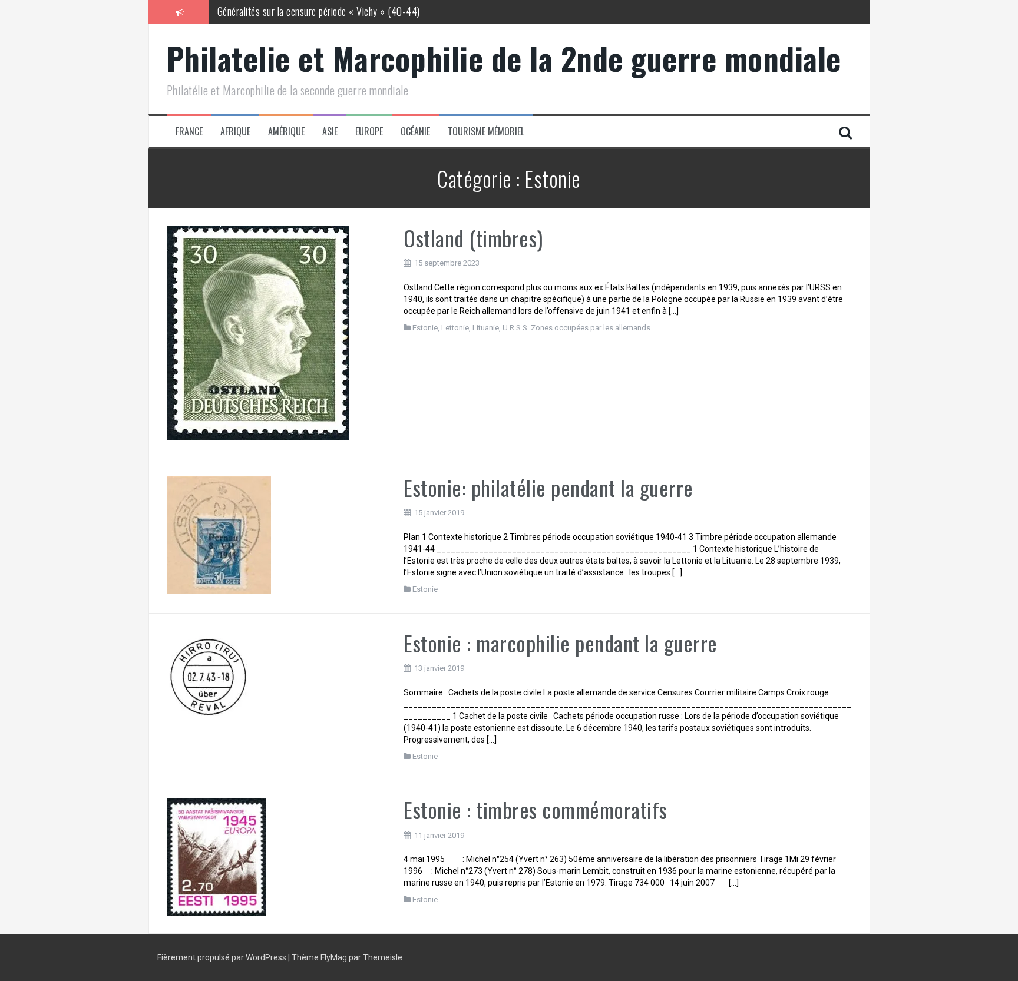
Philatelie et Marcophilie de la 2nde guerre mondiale (504, 58)
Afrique (235, 131)
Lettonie (455, 327)
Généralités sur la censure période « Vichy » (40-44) (318, 11)
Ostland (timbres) (473, 237)
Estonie (425, 327)
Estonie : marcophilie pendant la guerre (561, 642)
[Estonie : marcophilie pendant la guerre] (210, 674)
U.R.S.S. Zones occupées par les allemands (576, 327)
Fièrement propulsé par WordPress (222, 957)
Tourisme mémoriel (486, 131)
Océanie (415, 131)
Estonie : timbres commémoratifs (535, 809)
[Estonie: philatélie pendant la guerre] (219, 533)
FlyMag (333, 957)
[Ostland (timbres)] (258, 332)
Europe (369, 131)
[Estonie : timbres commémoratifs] (216, 856)
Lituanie (485, 327)
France (189, 131)
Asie (330, 131)
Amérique (286, 131)
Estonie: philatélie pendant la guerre (548, 487)
